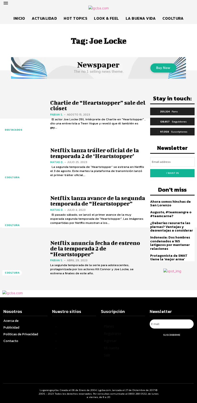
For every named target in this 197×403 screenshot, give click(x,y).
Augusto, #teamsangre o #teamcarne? (170, 214)
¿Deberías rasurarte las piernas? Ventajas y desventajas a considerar (171, 226)
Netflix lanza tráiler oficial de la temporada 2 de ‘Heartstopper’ (94, 153)
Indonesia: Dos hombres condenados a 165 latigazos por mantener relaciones (170, 243)
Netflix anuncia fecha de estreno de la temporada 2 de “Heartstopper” (95, 248)
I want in (172, 173)
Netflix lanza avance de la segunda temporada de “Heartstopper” (97, 201)
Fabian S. (56, 114)
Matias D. (56, 162)
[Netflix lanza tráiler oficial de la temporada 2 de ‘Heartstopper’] (23, 162)
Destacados (13, 130)
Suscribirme (171, 335)
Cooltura (12, 177)
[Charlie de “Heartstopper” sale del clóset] (23, 114)
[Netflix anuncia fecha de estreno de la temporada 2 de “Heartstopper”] (23, 257)
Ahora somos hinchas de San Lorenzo (170, 203)
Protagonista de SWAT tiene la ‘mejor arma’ (168, 257)
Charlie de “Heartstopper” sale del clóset (97, 105)
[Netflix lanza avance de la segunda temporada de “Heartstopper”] (23, 210)
